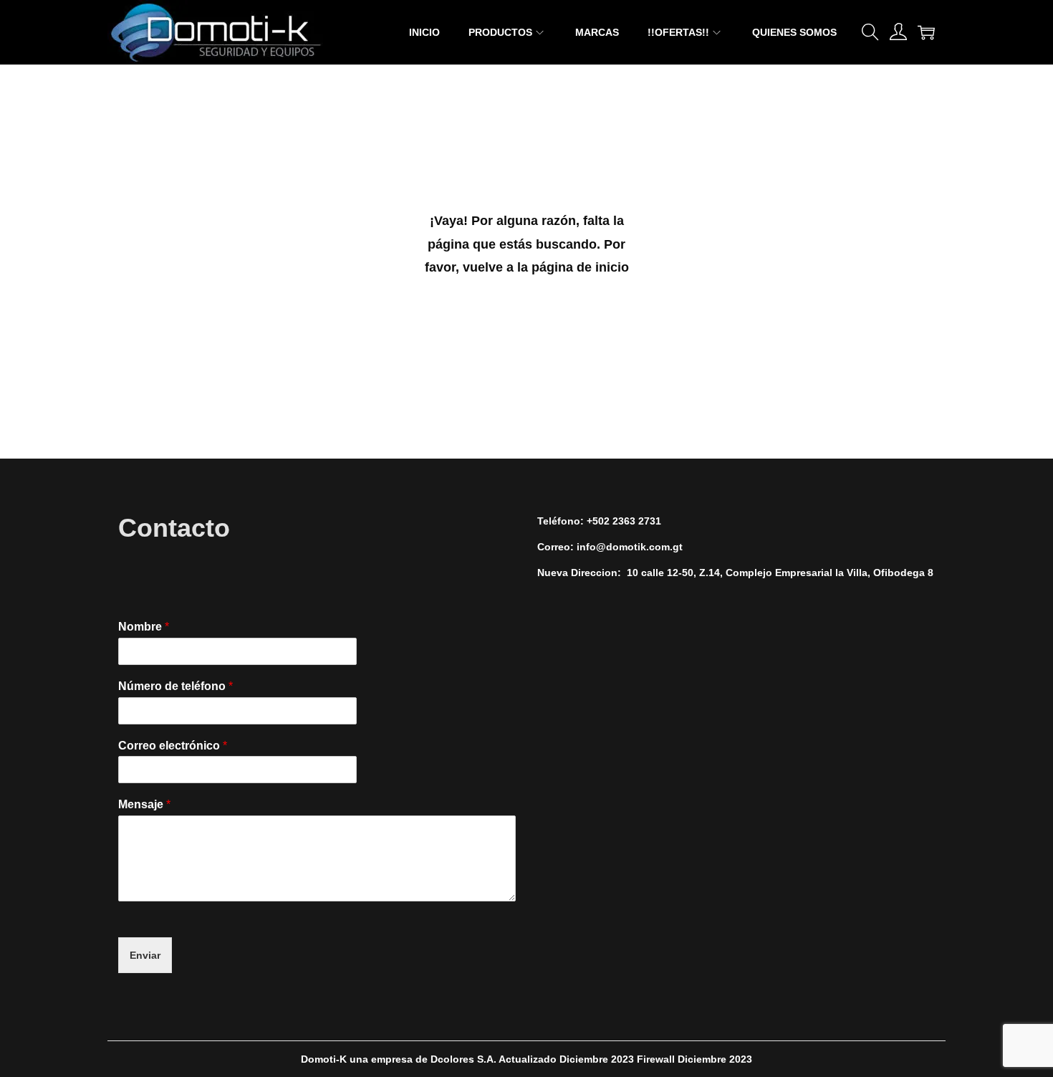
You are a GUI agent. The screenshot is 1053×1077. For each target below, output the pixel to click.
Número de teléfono (175, 686)
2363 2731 (636, 521)
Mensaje (144, 804)
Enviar (145, 955)
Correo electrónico (172, 745)
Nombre (143, 627)
